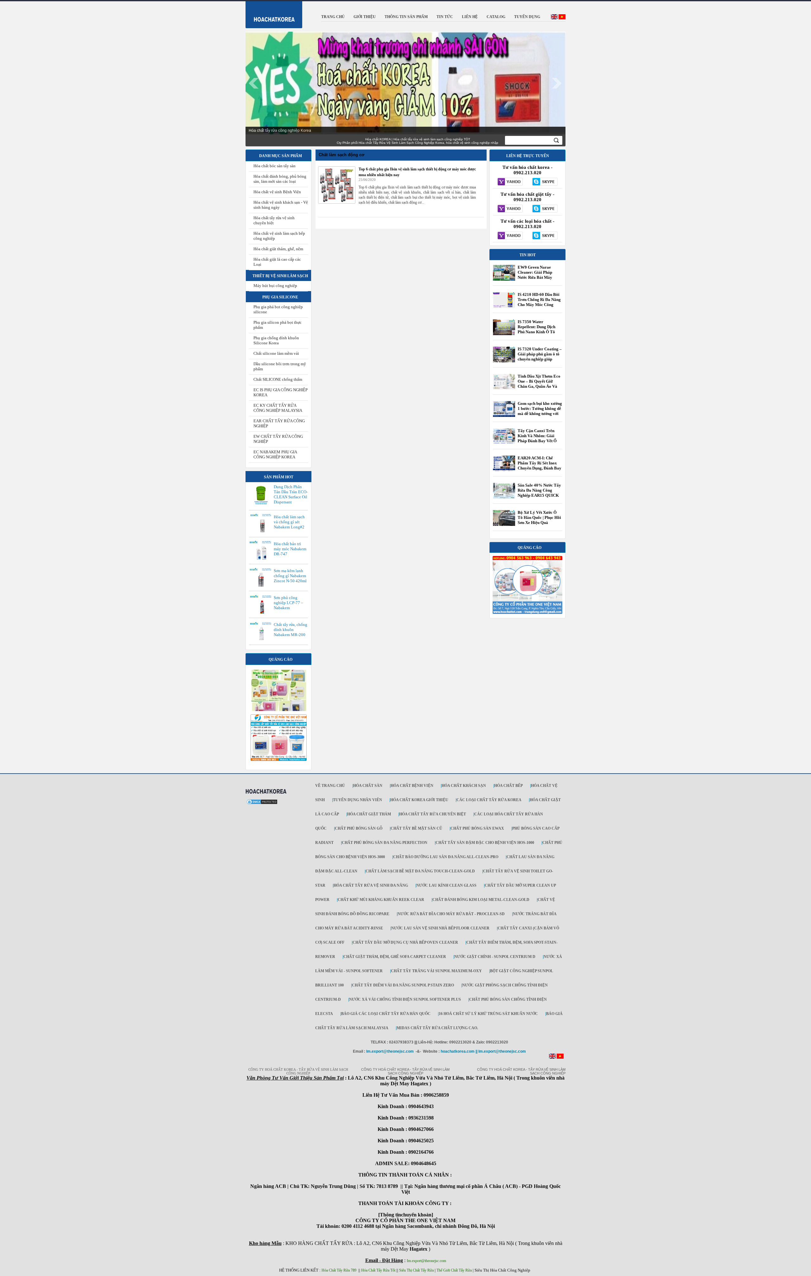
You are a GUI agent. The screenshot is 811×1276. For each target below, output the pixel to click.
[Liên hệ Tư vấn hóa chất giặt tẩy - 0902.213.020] (510, 209)
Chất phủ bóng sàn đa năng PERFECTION (384, 842)
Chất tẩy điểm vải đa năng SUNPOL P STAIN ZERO (403, 985)
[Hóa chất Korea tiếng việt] (562, 18)
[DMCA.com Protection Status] (262, 804)
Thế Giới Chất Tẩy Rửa (454, 1270)
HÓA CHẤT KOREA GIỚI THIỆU (419, 800)
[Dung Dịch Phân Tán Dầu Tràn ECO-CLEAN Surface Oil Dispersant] (261, 503)
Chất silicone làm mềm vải (276, 353)
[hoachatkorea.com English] (554, 18)
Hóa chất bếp (508, 785)
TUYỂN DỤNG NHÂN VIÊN (357, 800)
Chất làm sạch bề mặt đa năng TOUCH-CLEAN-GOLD (420, 871)
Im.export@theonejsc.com (426, 1261)
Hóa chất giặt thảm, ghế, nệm (278, 248)
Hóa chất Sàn (367, 785)
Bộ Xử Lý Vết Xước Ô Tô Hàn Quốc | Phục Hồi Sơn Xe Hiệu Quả (539, 517)
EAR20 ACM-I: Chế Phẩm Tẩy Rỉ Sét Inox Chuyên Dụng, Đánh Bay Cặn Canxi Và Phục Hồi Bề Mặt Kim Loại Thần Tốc (539, 471)
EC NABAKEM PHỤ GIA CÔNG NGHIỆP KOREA (275, 454)
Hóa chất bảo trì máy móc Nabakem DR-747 (290, 548)
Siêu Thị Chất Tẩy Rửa (416, 1270)
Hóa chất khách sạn (464, 785)
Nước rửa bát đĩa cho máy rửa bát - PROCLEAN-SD (451, 914)
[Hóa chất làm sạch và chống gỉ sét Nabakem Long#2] (261, 531)
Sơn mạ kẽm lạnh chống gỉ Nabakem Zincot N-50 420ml (290, 575)
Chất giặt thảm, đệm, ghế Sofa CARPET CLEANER (394, 956)
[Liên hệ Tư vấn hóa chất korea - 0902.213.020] (510, 182)
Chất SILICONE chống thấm (277, 379)
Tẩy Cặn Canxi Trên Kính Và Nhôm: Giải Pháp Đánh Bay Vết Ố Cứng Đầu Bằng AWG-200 (538, 440)
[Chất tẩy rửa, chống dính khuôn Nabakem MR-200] (261, 639)
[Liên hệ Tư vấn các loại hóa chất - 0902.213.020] (510, 236)
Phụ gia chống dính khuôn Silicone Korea (276, 340)
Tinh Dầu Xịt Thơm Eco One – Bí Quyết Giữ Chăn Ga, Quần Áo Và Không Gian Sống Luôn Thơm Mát (539, 386)
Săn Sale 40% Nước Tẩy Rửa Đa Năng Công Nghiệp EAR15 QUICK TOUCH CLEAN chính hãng (539, 495)
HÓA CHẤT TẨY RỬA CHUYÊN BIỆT (432, 814)
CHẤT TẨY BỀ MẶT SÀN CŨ (416, 828)
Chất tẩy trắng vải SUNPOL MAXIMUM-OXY (436, 971)
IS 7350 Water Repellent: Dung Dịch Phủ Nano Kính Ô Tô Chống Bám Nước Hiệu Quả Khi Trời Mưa (538, 331)
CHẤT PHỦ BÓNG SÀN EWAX (477, 828)
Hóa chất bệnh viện (412, 785)
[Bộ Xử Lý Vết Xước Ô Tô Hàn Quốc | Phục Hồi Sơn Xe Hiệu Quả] (504, 524)
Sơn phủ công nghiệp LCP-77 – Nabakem (288, 602)
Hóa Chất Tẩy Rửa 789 (339, 1270)
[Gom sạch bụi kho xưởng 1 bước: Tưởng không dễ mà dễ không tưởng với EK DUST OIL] (504, 415)
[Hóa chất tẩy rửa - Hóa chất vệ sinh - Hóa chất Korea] (270, 13)
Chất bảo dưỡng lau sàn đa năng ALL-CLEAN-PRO (445, 857)
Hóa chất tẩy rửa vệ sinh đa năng (371, 885)
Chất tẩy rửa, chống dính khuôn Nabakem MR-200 (290, 629)
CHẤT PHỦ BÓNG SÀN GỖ (358, 828)
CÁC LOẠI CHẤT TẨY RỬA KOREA (489, 800)
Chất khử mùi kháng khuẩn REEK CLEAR (381, 899)
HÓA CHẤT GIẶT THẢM (369, 814)
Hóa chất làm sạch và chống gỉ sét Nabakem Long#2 (289, 521)
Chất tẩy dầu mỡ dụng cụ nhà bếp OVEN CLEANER (405, 942)
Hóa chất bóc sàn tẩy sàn (274, 165)
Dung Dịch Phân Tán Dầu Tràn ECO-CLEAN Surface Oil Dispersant (291, 494)
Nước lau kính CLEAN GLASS (446, 885)
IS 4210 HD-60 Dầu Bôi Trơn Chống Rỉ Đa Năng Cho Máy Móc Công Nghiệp (539, 302)
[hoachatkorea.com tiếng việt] (560, 1057)
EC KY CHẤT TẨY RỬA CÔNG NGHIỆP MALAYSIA (277, 408)
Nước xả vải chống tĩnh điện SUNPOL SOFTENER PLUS (405, 999)
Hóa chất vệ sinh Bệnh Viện (277, 191)
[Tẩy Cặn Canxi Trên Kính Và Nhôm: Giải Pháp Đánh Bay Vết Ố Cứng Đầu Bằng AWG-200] (504, 443)
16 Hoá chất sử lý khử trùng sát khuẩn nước (488, 1013)
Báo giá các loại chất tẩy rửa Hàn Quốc (386, 1013)
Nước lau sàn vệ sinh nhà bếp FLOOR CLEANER (440, 928)
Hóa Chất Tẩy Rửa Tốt (378, 1270)
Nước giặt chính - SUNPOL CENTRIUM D (494, 956)
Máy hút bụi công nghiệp (275, 285)
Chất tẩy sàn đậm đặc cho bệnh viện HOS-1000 (485, 842)
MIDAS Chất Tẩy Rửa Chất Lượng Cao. (437, 1028)
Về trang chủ (330, 785)
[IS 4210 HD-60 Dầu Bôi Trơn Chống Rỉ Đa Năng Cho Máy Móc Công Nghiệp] (504, 306)
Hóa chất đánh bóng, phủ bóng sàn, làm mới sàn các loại (279, 179)
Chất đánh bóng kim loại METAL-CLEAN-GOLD (480, 899)
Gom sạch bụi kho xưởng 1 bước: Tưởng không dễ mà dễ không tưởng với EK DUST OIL (540, 411)
